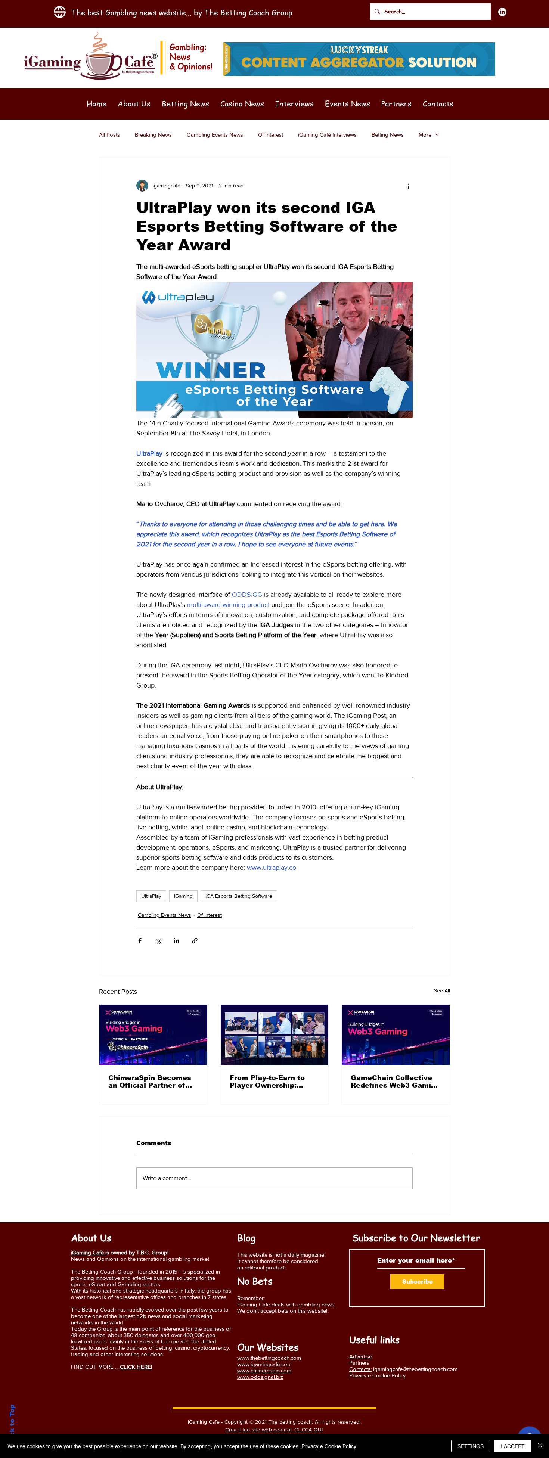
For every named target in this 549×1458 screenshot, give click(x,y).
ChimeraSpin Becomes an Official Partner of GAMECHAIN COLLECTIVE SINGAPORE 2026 (149, 1081)
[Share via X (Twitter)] (158, 940)
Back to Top (12, 1425)
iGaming (183, 896)
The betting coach (290, 1422)
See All (442, 990)
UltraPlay (151, 896)
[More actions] (408, 185)
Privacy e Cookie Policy (328, 1446)
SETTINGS (471, 1446)
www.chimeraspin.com (264, 1370)
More (425, 134)
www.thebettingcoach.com (269, 1358)
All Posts (109, 134)
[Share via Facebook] (139, 940)
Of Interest (270, 134)
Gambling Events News (215, 134)
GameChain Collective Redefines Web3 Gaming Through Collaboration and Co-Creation (395, 1081)
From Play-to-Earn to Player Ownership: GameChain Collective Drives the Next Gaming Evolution (273, 1081)
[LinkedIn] (502, 12)
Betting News (388, 134)
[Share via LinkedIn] (176, 940)
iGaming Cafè (88, 1252)
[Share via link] (194, 940)
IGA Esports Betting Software (238, 896)
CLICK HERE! (136, 1367)
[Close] (540, 1446)
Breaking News (153, 134)
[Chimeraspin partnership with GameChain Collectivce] (153, 1035)
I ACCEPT (513, 1446)
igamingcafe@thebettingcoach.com (415, 1369)
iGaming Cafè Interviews (327, 134)
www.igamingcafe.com (264, 1364)
